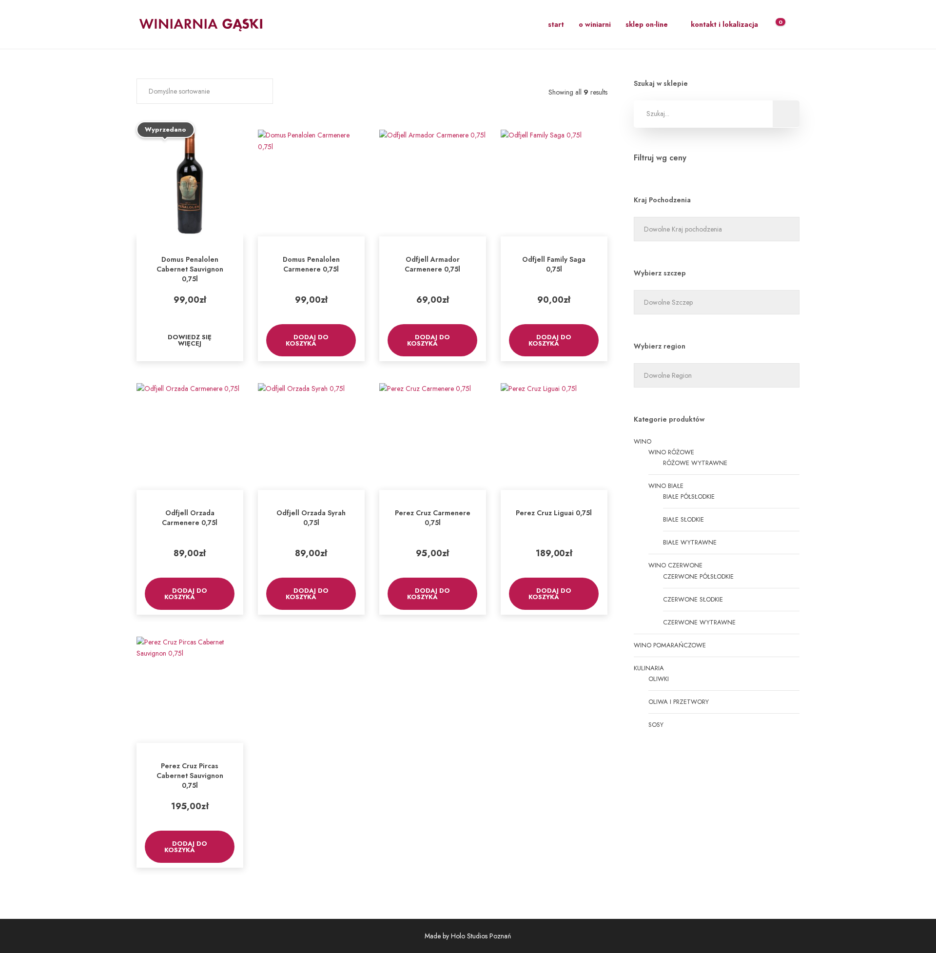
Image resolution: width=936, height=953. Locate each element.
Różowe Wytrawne (695, 462)
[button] (204, 91)
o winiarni (595, 24)
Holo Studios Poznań (481, 936)
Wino (642, 441)
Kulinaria (649, 668)
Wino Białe (665, 485)
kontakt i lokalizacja (724, 24)
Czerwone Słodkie (693, 599)
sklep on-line (646, 24)
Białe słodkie (683, 519)
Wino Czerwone (675, 565)
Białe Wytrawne (690, 542)
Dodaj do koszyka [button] (307, 340)
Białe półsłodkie (689, 496)
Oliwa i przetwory (678, 701)
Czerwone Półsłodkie (698, 576)
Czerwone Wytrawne (699, 622)
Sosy (655, 724)
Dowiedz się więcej (190, 340)
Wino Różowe (671, 452)
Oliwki (658, 678)
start (556, 24)
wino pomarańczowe (670, 645)
